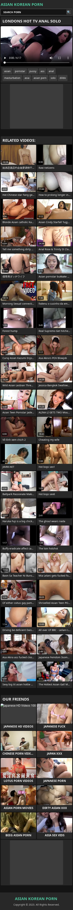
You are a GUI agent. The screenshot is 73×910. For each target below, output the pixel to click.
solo (53, 78)
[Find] (68, 12)
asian (7, 71)
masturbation (12, 78)
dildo (63, 78)
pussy (32, 71)
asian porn (40, 78)
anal (51, 71)
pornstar (20, 71)
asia (27, 78)
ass (42, 71)
